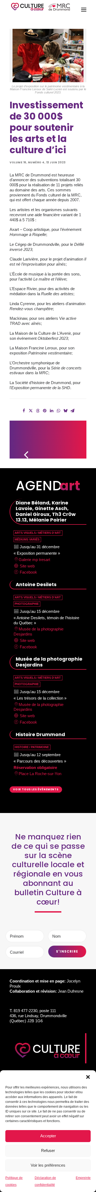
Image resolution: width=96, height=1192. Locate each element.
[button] (88, 1077)
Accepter (48, 1136)
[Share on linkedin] (51, 411)
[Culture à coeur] (40, 9)
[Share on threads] (37, 411)
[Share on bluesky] (65, 411)
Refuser (48, 1150)
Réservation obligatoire (35, 767)
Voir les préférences (48, 1165)
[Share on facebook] (24, 411)
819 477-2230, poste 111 (35, 1010)
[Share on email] (72, 411)
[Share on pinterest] (44, 411)
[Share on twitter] (30, 411)
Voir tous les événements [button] (36, 789)
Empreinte (83, 1178)
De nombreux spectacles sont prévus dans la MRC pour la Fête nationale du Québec (74, 437)
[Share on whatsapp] (58, 411)
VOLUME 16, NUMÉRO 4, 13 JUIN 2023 (38, 162)
